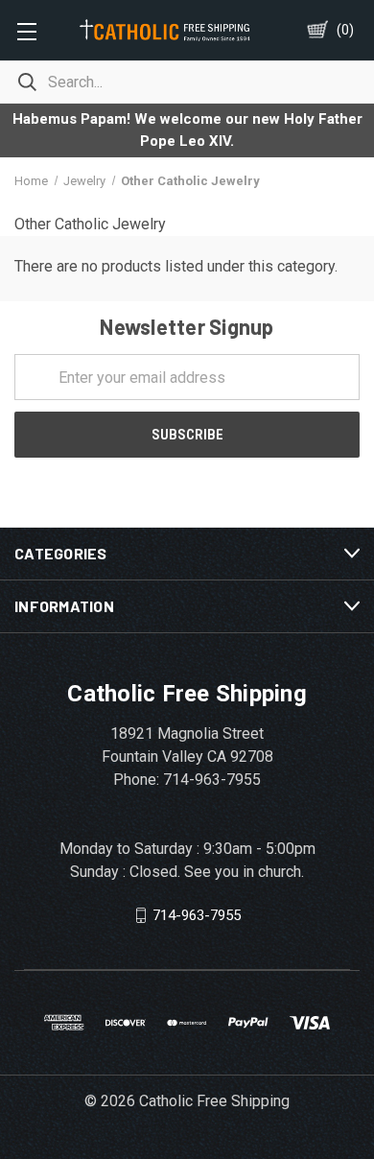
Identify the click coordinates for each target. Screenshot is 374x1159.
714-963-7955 (196, 915)
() (345, 29)
